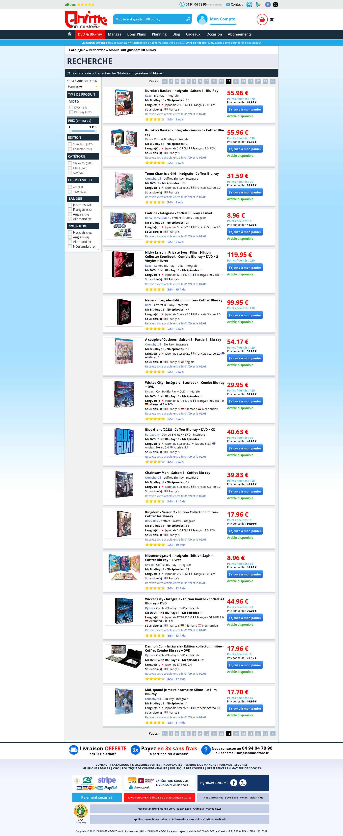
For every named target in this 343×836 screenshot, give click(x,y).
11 (214, 81)
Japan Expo (184, 808)
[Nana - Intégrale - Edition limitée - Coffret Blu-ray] (124, 312)
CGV (116, 768)
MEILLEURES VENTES (146, 765)
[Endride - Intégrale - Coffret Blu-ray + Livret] (124, 225)
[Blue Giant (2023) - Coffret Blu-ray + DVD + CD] (124, 442)
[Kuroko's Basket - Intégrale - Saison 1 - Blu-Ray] (124, 103)
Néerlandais (84, 246)
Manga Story (167, 808)
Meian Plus (256, 797)
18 (265, 81)
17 (258, 81)
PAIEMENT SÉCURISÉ (233, 765)
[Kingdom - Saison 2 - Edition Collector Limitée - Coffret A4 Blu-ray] (124, 524)
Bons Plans (136, 34)
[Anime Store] (86, 19)
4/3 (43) (78, 187)
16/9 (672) (79, 191)
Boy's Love (231, 797)
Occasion (214, 34)
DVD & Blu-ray (90, 34)
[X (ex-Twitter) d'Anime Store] (243, 782)
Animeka (198, 808)
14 (236, 81)
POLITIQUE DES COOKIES (187, 768)
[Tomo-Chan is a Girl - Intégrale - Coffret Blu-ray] (124, 186)
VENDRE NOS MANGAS (200, 765)
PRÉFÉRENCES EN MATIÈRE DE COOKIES (234, 768)
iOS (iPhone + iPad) (213, 819)
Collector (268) (82, 149)
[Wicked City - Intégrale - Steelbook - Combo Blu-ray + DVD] (124, 395)
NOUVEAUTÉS (172, 765)
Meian (244, 797)
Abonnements (240, 34)
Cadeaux (193, 34)
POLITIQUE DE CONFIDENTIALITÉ (144, 768)
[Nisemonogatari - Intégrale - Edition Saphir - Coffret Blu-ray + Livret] (124, 568)
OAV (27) (78, 172)
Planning (159, 34)
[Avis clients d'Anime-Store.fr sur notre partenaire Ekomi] (80, 4)
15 (243, 81)
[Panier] (262, 19)
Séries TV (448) (82, 163)
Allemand (82, 219)
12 (221, 81)
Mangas (114, 34)
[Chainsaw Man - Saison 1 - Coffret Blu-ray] (124, 485)
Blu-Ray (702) (83, 112)
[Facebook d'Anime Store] (233, 782)
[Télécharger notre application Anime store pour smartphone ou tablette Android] (258, 4)
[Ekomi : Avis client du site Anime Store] (81, 817)
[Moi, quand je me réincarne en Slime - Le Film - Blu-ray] (124, 702)
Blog (176, 34)
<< (164, 81)
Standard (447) (82, 144)
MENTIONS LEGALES (96, 768)
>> (272, 81)
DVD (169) (80, 107)
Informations (180, 819)
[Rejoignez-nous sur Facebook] (268, 4)
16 (250, 81)
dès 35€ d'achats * (105, 42)
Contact (237, 4)
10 (206, 81)
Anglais (81, 214)
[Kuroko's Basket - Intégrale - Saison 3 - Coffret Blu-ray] (124, 142)
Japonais (82, 205)
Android (195, 819)
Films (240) (80, 168)
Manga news (213, 808)
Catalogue (77, 50)
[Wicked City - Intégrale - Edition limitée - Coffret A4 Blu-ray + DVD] (124, 611)
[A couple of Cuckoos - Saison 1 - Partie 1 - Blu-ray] (124, 352)
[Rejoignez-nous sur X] (275, 4)
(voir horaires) (215, 4)
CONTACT (102, 765)
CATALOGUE (120, 765)
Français (82, 209)
